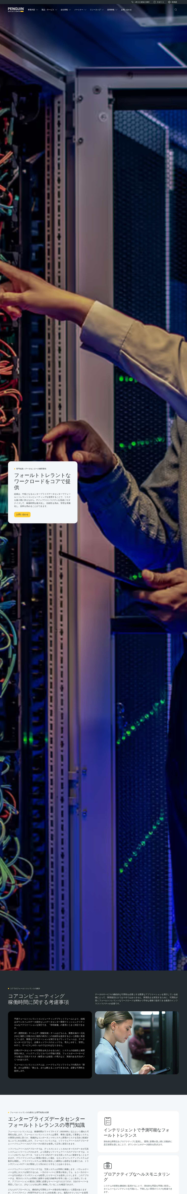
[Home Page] (16, 9)
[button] (174, 2)
